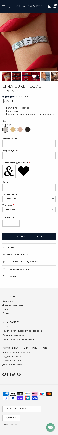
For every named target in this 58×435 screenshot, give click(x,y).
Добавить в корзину (29, 236)
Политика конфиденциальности (18, 339)
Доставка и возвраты (13, 365)
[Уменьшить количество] (5, 223)
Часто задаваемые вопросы (16, 352)
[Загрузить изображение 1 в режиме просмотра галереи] (29, 42)
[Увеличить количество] (16, 223)
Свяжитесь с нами (11, 360)
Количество (8, 217)
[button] (8, 96)
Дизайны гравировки (12, 305)
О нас (5, 326)
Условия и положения (13, 335)
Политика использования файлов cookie (23, 331)
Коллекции (7, 301)
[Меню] (3, 6)
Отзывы (6, 313)
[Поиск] (10, 6)
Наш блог (7, 309)
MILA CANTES (13, 425)
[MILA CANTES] (29, 6)
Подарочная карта (11, 356)
